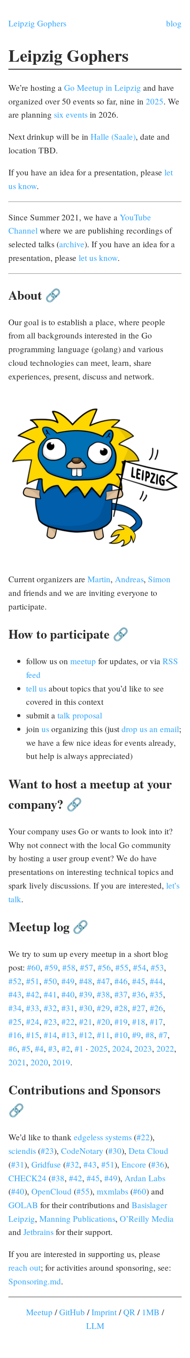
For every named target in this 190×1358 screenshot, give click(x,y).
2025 (154, 101)
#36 (138, 994)
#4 (39, 1048)
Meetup (39, 1311)
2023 (143, 1048)
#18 (138, 1021)
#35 (156, 994)
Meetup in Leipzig (109, 87)
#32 (50, 1007)
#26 (156, 1007)
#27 (138, 1007)
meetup (83, 660)
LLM (95, 1325)
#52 (15, 980)
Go (69, 87)
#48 (85, 980)
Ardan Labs (145, 1177)
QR (129, 1311)
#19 (121, 1021)
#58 (69, 967)
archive (71, 243)
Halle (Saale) (113, 136)
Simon (159, 578)
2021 (17, 1062)
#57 (86, 967)
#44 (156, 980)
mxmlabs (112, 1191)
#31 (68, 1007)
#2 (65, 1048)
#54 (139, 967)
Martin (98, 578)
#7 (163, 1034)
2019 (61, 1062)
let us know (98, 257)
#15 (32, 1034)
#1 (79, 1048)
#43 (15, 994)
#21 (85, 1021)
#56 (104, 967)
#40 (68, 994)
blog (174, 23)
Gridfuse (46, 1164)
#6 (12, 1048)
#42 (32, 994)
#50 (50, 980)
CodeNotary (82, 1150)
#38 (103, 994)
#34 (15, 1007)
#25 (15, 1021)
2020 (39, 1062)
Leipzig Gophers (37, 23)
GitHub (72, 1311)
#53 (157, 967)
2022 (165, 1048)
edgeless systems (103, 1136)
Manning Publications (77, 1218)
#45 (138, 980)
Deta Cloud (148, 1150)
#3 (52, 1048)
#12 (85, 1034)
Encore (134, 1164)
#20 (103, 1021)
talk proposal (79, 715)
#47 (103, 980)
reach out (24, 1267)
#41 (50, 994)
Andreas (129, 578)
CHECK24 (27, 1177)
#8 (149, 1034)
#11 (103, 1034)
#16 (15, 1034)
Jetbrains (38, 1231)
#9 (136, 1034)
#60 (33, 967)
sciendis (22, 1150)
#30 (85, 1007)
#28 (121, 1007)
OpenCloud (51, 1191)
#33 (32, 1007)
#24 (32, 1021)
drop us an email (150, 728)
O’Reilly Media (147, 1218)
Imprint (104, 1311)
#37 (121, 994)
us (45, 728)
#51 (32, 980)
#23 (50, 1021)
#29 (103, 1007)
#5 (26, 1048)
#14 (50, 1034)
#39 (85, 994)
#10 (121, 1034)
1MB (151, 1311)
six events (70, 114)
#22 (68, 1021)
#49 (68, 980)
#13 (68, 1034)
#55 (122, 967)
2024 (121, 1048)
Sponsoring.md (34, 1281)
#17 (156, 1021)
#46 (121, 980)
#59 (51, 967)
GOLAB (23, 1204)
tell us (36, 688)
